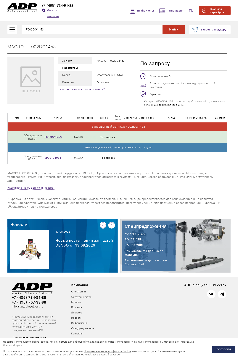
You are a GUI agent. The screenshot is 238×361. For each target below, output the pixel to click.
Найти (173, 29)
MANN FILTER (135, 234)
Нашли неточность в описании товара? (81, 89)
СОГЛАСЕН (223, 349)
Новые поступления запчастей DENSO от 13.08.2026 (84, 243)
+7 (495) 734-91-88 (57, 5)
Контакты (53, 16)
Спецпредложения (146, 226)
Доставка (76, 312)
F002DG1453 (53, 137)
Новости (19, 224)
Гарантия (155, 94)
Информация (79, 323)
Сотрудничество (81, 297)
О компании (78, 291)
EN (191, 11)
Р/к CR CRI (133, 239)
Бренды (76, 302)
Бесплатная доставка (162, 83)
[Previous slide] (103, 225)
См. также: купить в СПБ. (169, 104)
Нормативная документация (29, 337)
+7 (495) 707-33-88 (29, 302)
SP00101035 (52, 157)
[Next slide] (111, 225)
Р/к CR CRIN (134, 245)
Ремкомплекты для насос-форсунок (144, 253)
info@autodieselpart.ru (27, 306)
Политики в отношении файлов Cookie (107, 351)
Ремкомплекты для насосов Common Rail (146, 262)
